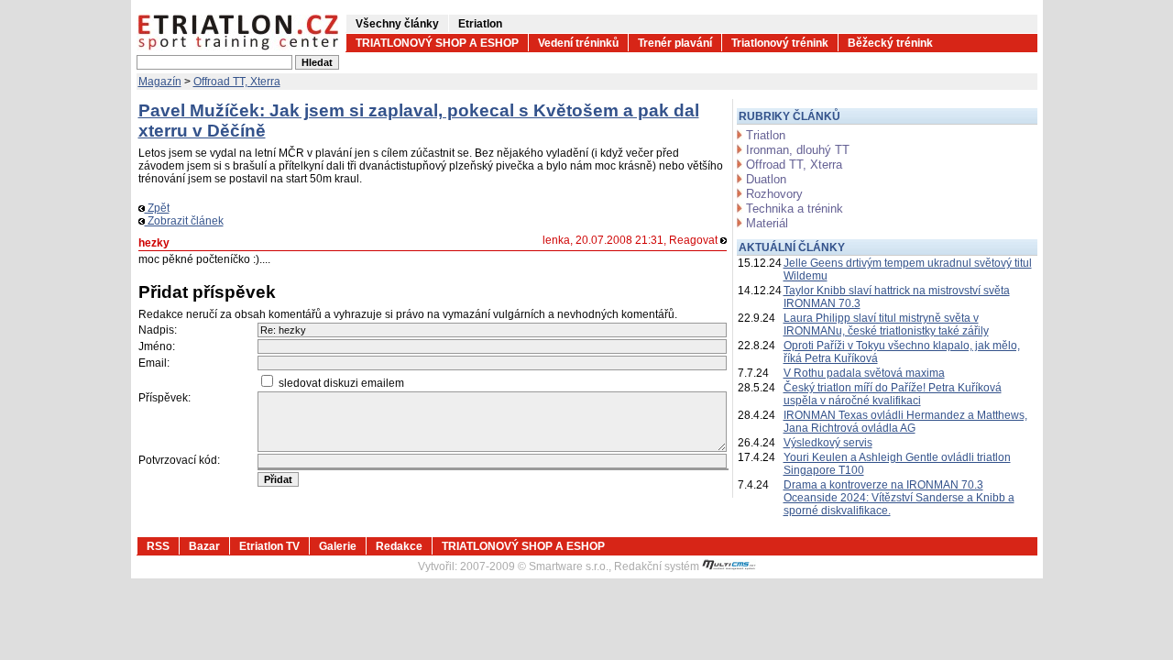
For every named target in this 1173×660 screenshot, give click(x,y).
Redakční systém (658, 566)
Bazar (204, 546)
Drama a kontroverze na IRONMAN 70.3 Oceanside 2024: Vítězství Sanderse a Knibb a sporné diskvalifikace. (899, 497)
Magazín (159, 81)
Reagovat (694, 240)
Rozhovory (774, 194)
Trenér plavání (675, 43)
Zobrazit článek (184, 220)
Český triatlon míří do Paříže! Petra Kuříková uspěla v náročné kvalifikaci (893, 394)
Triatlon (765, 135)
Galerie (337, 546)
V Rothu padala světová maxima (864, 373)
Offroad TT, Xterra (236, 81)
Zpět (157, 208)
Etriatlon (480, 23)
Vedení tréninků (578, 43)
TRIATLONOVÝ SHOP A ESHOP (437, 43)
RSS (158, 546)
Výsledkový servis (828, 442)
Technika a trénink (794, 208)
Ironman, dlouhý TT (798, 150)
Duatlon (766, 179)
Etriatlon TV (269, 546)
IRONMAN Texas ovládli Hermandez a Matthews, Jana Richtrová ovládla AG (905, 421)
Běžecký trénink (890, 43)
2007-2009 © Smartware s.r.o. (534, 566)
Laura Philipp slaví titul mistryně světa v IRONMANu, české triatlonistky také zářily (886, 324)
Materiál (767, 223)
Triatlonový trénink (779, 43)
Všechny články (397, 23)
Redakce (399, 546)
